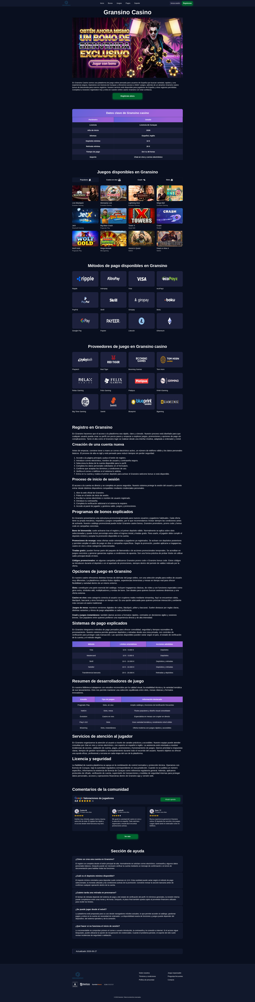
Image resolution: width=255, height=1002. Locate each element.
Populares (84, 180)
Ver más (128, 836)
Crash (140, 180)
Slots (168, 180)
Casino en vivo (112, 180)
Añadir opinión (170, 799)
